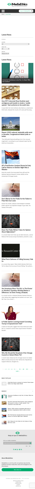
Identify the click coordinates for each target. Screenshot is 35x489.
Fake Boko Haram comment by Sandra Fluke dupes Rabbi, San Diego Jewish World (20, 383)
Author (3, 42)
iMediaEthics (17, 4)
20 (23, 369)
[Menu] (3, 11)
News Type (4, 46)
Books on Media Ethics (18, 480)
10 (19, 369)
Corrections (18, 482)
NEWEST (4, 391)
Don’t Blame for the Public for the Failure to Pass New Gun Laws (17, 200)
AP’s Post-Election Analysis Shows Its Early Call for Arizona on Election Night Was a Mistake (16, 167)
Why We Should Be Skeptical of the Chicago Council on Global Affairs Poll (17, 354)
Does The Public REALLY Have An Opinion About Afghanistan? (16, 231)
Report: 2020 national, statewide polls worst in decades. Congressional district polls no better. (17, 134)
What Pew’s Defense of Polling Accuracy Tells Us (17, 260)
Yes (26, 446)
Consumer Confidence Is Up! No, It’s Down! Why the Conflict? (20, 396)
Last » (17, 371)
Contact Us (18, 485)
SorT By (3, 51)
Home (3, 14)
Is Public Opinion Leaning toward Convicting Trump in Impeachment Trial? (17, 323)
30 (27, 369)
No (29, 446)
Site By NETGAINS (25, 478)
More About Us (17, 469)
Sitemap (18, 484)
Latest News (8, 14)
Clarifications (18, 483)
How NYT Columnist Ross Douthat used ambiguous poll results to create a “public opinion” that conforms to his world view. (16, 103)
